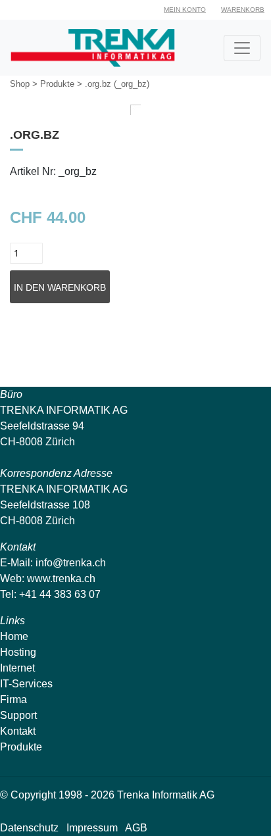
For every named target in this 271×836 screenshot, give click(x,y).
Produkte (57, 84)
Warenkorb (242, 9)
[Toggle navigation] (242, 48)
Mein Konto (185, 9)
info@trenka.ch (71, 562)
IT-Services (26, 683)
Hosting (18, 652)
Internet (17, 668)
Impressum (92, 827)
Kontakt (18, 731)
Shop (20, 84)
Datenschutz (29, 827)
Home (14, 636)
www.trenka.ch (61, 578)
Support (18, 715)
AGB (136, 827)
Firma (13, 699)
